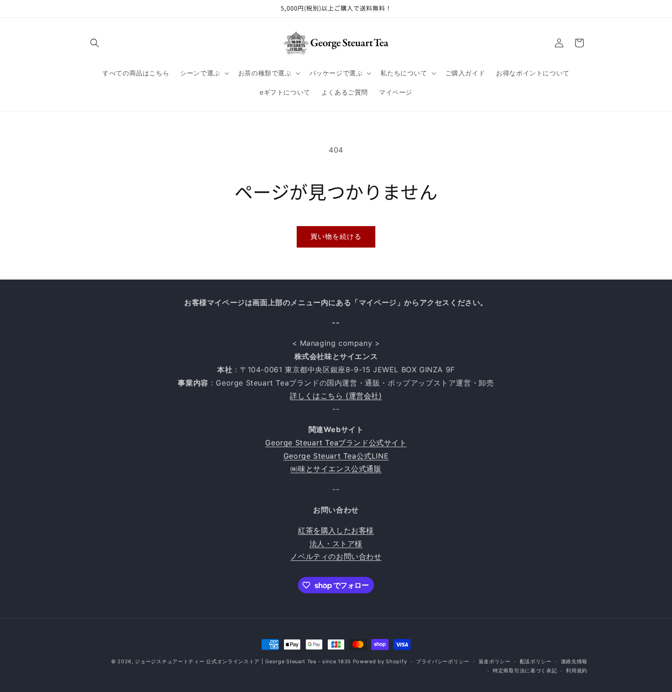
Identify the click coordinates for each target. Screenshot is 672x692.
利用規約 (576, 670)
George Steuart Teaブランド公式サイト (335, 442)
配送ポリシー (536, 661)
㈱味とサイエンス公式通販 (335, 468)
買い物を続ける (336, 236)
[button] (95, 43)
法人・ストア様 (336, 543)
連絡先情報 (574, 661)
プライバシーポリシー (442, 661)
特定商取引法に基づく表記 (525, 670)
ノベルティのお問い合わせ (335, 556)
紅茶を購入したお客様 (336, 530)
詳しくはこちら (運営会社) (336, 395)
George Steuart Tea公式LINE (336, 455)
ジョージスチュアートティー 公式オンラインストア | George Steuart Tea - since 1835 (243, 661)
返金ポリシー (495, 661)
